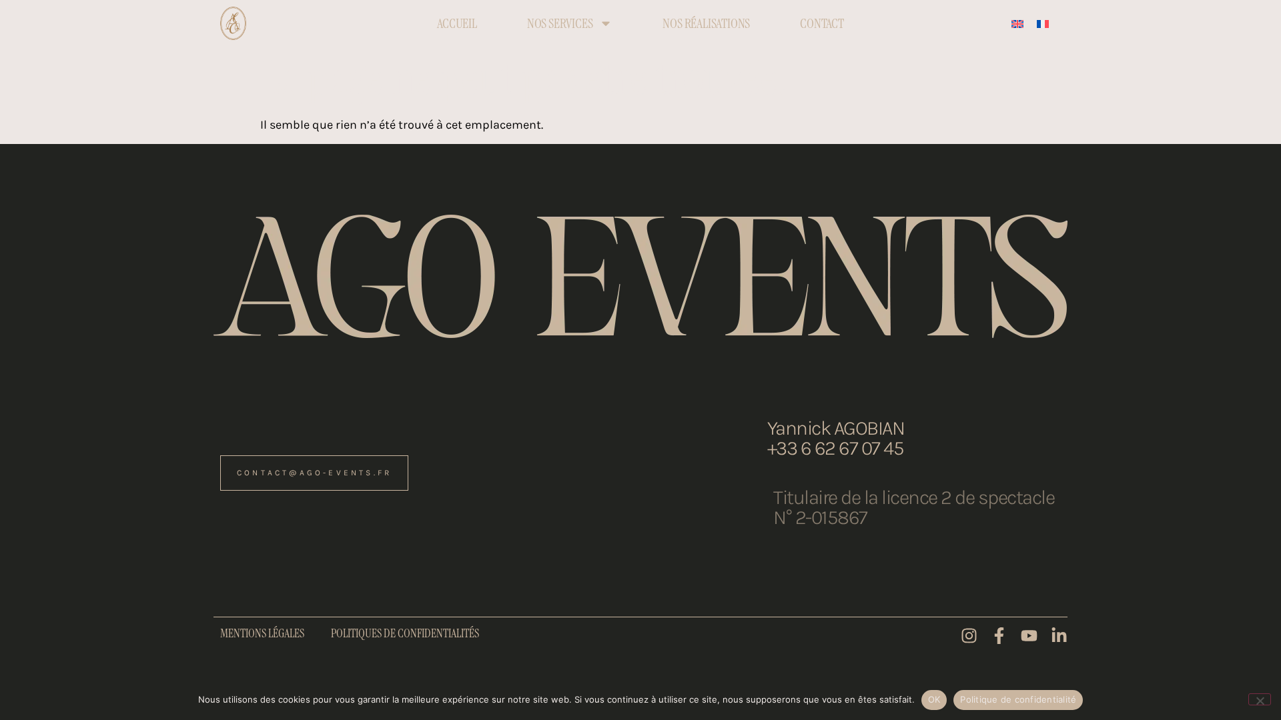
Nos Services (560, 23)
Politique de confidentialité (1018, 699)
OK (934, 699)
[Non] (1259, 699)
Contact (822, 23)
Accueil (457, 23)
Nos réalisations (706, 23)
